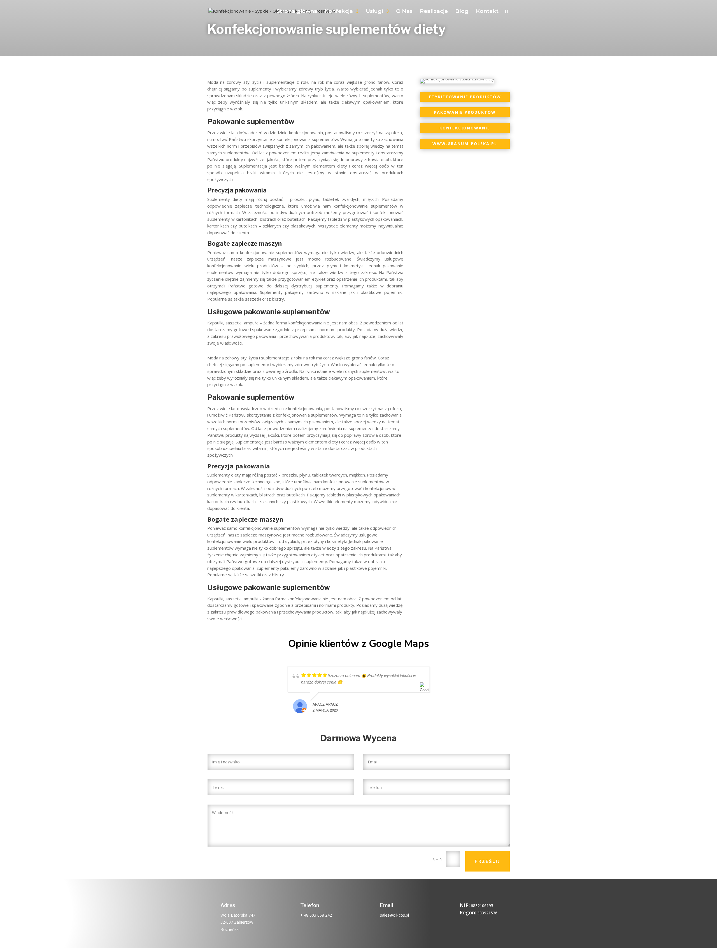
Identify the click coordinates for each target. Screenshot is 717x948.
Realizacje (434, 11)
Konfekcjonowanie (464, 128)
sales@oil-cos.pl (394, 915)
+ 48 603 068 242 (316, 915)
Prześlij (487, 861)
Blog (462, 11)
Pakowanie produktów (465, 112)
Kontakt (487, 11)
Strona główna (296, 11)
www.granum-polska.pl (464, 143)
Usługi (374, 11)
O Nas (404, 11)
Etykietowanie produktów (465, 96)
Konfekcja (339, 11)
